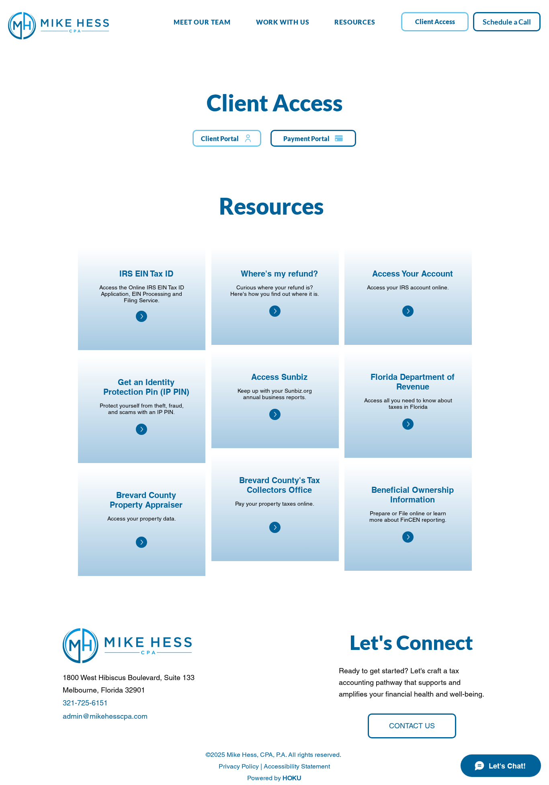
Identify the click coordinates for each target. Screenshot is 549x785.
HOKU (292, 778)
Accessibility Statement (297, 766)
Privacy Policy (239, 766)
